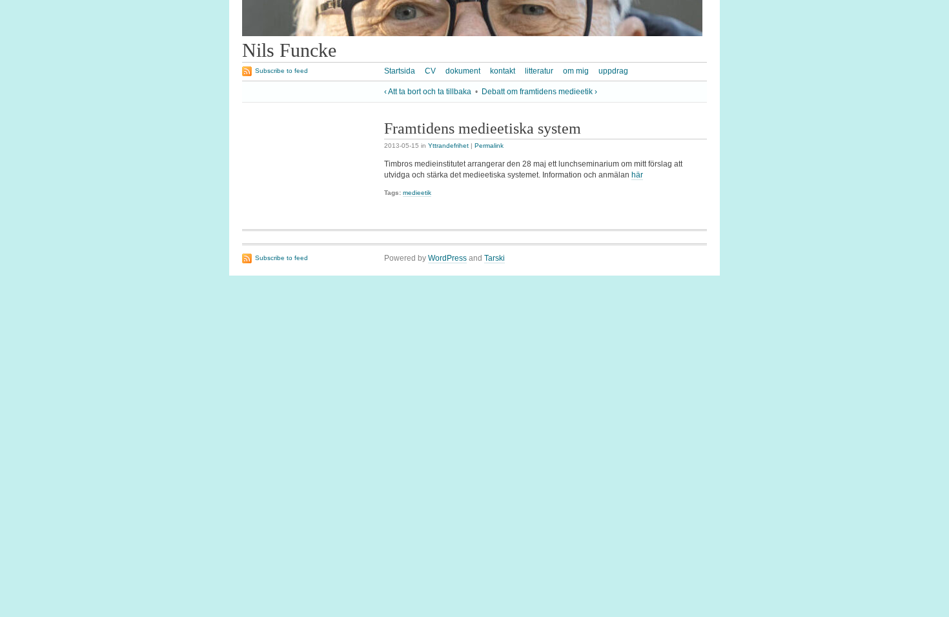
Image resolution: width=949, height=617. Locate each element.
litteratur (539, 71)
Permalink (489, 145)
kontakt (502, 71)
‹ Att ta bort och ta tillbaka (427, 91)
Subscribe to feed (281, 70)
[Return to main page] (472, 33)
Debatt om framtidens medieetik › (539, 91)
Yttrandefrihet (448, 145)
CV (430, 71)
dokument (462, 71)
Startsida (399, 71)
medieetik (417, 192)
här (637, 174)
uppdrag (613, 71)
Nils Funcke (289, 50)
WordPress (447, 258)
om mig (576, 71)
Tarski (494, 258)
